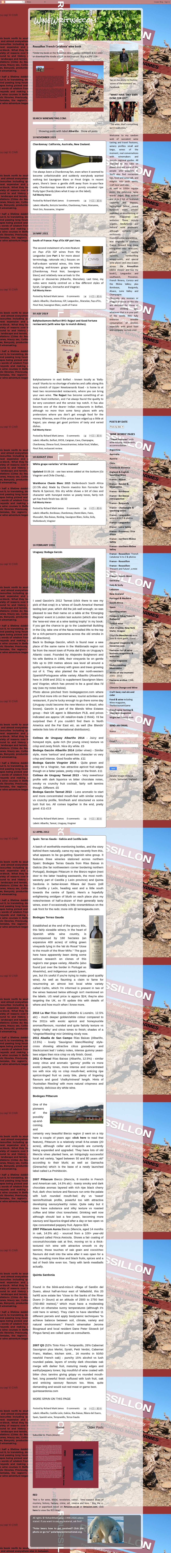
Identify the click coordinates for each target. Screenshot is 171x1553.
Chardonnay (74, 205)
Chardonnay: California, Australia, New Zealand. (61, 144)
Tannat (53, 823)
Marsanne (93, 205)
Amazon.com (90, 1507)
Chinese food (52, 444)
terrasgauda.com (88, 909)
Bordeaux (55, 513)
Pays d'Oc (96, 301)
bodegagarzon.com (82, 692)
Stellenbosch (39, 521)
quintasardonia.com (45, 1390)
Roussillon (132, 266)
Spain (35, 1417)
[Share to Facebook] (98, 200)
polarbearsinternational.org (66, 1532)
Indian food (83, 444)
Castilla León (56, 1413)
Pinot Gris (38, 209)
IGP (64, 301)
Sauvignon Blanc (52, 305)
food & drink (121, 717)
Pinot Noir (38, 305)
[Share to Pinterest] (100, 200)
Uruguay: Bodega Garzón (47, 552)
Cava (77, 440)
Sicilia (86, 517)
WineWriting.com (65, 20)
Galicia (67, 1413)
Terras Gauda (72, 1417)
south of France (69, 305)
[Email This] (90, 200)
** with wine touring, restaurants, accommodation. (123, 442)
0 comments (73, 201)
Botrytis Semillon (58, 205)
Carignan (69, 440)
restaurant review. (53, 448)
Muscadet (38, 517)
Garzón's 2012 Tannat (57, 600)
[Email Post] (85, 201)
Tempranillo (59, 1417)
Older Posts (95, 1427)
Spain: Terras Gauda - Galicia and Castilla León (60, 839)
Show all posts (89, 131)
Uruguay (62, 823)
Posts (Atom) (53, 1435)
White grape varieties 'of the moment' (56, 464)
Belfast (53, 440)
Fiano (84, 205)
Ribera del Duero (92, 1413)
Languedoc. (73, 301)
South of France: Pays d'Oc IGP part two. (57, 240)
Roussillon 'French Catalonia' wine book (57, 46)
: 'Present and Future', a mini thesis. (123, 569)
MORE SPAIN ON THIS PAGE (52, 1398)
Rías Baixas (49, 517)
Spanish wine (45, 1417)
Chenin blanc (80, 513)
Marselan (85, 301)
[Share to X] (95, 200)
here (35, 1510)
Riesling (60, 517)
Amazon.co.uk (71, 1507)
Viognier (60, 209)
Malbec (94, 444)
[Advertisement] (68, 223)
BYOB (61, 440)
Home (60, 1427)
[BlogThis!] (93, 200)
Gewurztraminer (68, 444)
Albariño (44, 205)
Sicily (92, 517)
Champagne (87, 440)
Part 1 (56, 255)
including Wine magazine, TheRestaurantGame (121, 702)
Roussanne (49, 209)
